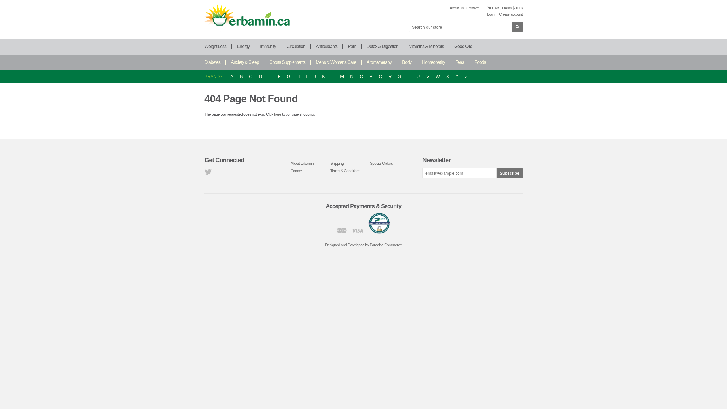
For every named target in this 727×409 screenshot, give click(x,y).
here (277, 114)
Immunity (268, 46)
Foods (480, 62)
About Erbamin (302, 163)
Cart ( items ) (507, 8)
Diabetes (212, 62)
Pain (352, 46)
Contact (472, 8)
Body (406, 62)
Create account (511, 14)
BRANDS (213, 76)
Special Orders (381, 163)
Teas (460, 62)
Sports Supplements (287, 62)
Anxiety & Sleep (245, 62)
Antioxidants (326, 46)
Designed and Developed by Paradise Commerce (363, 245)
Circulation (296, 46)
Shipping (337, 163)
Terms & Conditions (345, 170)
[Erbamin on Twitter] (208, 173)
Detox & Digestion (382, 46)
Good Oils (463, 46)
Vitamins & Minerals (426, 46)
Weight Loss (215, 46)
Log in (491, 14)
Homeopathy (433, 62)
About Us (457, 8)
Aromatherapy (379, 62)
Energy (243, 46)
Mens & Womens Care (336, 62)
